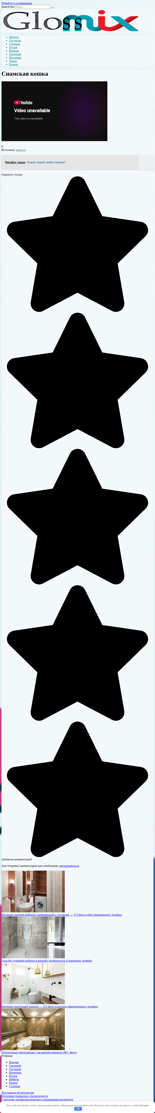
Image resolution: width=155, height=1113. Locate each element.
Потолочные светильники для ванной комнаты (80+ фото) (39, 1052)
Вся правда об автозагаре (18, 1092)
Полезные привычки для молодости (25, 1096)
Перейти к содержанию (17, 3)
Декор (13, 61)
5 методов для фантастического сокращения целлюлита (37, 1099)
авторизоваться (69, 865)
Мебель (14, 37)
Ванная (14, 50)
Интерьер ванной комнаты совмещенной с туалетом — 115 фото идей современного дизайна (62, 914)
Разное (13, 64)
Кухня (13, 47)
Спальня (14, 44)
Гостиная (15, 40)
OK (78, 1108)
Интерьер (15, 57)
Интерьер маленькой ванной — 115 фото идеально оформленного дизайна (50, 1006)
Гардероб (15, 54)
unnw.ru (21, 150)
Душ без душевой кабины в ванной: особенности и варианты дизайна (47, 960)
